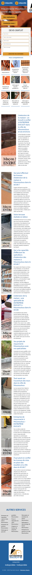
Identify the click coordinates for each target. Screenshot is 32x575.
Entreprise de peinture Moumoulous (4, 526)
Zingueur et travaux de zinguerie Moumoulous (14, 529)
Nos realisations (9, 17)
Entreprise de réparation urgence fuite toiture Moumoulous (4, 519)
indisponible (9, 3)
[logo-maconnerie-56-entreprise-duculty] (16, 551)
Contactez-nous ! (9, 23)
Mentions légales (25, 570)
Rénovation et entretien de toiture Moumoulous (25, 518)
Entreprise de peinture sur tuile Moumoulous (26, 531)
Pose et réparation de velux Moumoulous (14, 521)
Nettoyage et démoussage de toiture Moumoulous (26, 525)
